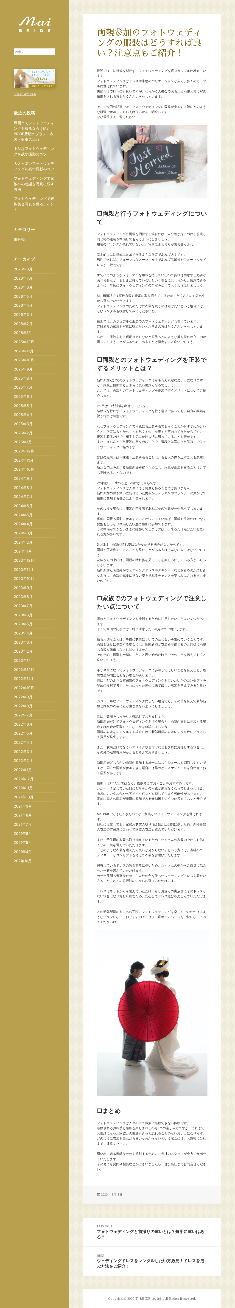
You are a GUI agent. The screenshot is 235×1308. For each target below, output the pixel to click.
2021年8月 (23, 815)
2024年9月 (23, 478)
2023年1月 (23, 660)
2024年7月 (23, 496)
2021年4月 (23, 851)
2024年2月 (23, 542)
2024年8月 (23, 487)
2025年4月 (23, 414)
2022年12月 (24, 669)
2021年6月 (23, 833)
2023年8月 (23, 596)
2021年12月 (24, 779)
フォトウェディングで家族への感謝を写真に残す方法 (34, 184)
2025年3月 (23, 423)
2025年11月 (24, 351)
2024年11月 (24, 460)
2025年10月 (24, 360)
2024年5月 (23, 515)
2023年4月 (23, 633)
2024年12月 (24, 451)
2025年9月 (23, 369)
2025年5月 (23, 405)
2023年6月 (23, 615)
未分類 (19, 239)
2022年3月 (23, 751)
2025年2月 (23, 433)
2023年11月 (24, 569)
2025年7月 (23, 387)
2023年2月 (23, 651)
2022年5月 (23, 733)
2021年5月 (23, 842)
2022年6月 (23, 724)
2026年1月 (23, 332)
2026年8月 (23, 269)
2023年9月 (23, 587)
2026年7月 (23, 278)
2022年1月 (23, 769)
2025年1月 (23, 442)
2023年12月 (24, 560)
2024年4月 (23, 524)
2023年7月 (23, 605)
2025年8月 (23, 378)
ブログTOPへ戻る (25, 93)
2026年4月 (23, 305)
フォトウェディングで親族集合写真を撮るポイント (34, 204)
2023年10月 (24, 578)
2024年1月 (23, 551)
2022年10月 (24, 687)
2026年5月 (23, 296)
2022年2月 (23, 760)
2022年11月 (24, 678)
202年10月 (23, 861)
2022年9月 (23, 697)
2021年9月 (23, 806)
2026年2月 (23, 323)
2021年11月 (23, 788)
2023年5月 (23, 624)
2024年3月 (23, 533)
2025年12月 (24, 342)
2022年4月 (23, 742)
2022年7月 (23, 715)
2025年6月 (23, 396)
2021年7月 (23, 824)
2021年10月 (24, 797)
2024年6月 (23, 505)
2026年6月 (23, 287)
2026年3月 (23, 314)
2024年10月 (24, 469)
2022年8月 (23, 706)
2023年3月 (23, 642)
